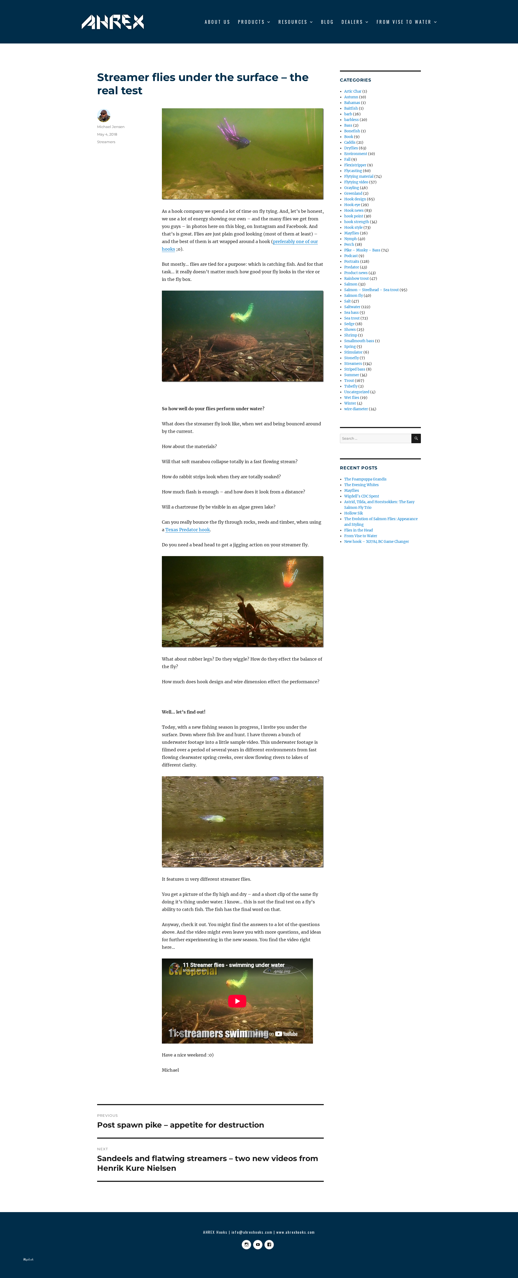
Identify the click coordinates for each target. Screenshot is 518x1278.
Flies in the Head (358, 530)
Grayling (351, 188)
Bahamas (352, 102)
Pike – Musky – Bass (362, 250)
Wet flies (351, 397)
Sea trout (352, 318)
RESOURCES (293, 22)
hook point (353, 216)
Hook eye (352, 205)
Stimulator (353, 352)
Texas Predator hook (187, 529)
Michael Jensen (111, 127)
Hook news (354, 210)
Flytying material (358, 176)
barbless (351, 119)
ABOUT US (217, 22)
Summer (351, 375)
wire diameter (356, 409)
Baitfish (351, 108)
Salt (347, 301)
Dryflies (351, 148)
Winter (350, 403)
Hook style (353, 227)
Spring (350, 346)
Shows (350, 329)
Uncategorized (356, 392)
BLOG (327, 22)
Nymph (350, 239)
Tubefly (350, 386)
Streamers (106, 142)
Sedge (349, 324)
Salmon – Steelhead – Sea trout (371, 290)
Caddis (350, 142)
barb (348, 114)
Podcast (351, 256)
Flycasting (353, 171)
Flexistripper (355, 165)
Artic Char (353, 91)
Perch (349, 244)
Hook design (355, 199)
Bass (348, 125)
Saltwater (352, 307)
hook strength (356, 222)
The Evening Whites (361, 485)
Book (348, 136)
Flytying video (356, 182)
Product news (356, 273)
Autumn (351, 97)
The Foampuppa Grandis (365, 479)
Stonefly (351, 358)
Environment (355, 154)
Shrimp (350, 335)
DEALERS (352, 22)
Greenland (353, 193)
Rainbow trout (356, 278)
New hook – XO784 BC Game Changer (376, 541)
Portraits (351, 261)
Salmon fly (353, 295)
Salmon (350, 284)
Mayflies (351, 233)
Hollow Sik (353, 513)
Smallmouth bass (359, 341)
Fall (347, 159)
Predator (351, 267)
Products (251, 22)
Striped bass (354, 369)
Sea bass (351, 312)
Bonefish (352, 131)
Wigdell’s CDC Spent (361, 496)
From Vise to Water (404, 22)
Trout (349, 380)
